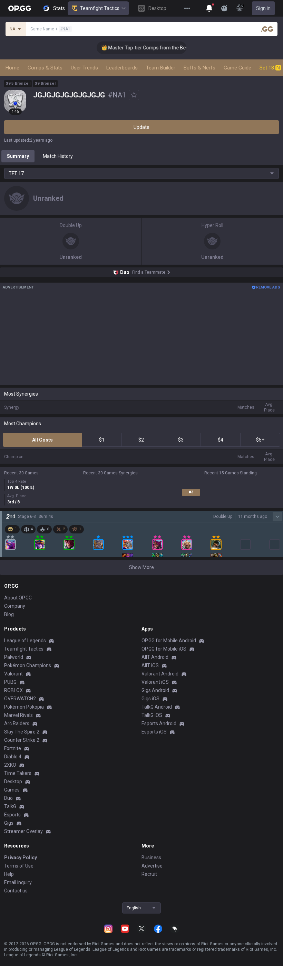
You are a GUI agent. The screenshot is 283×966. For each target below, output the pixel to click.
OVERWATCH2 (20, 698)
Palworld (13, 657)
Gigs (8, 823)
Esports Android (159, 723)
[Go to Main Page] (19, 8)
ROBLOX (13, 690)
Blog (9, 614)
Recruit (149, 874)
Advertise (152, 866)
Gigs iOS (150, 698)
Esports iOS (154, 732)
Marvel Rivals (18, 715)
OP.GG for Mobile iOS (164, 649)
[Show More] (209, 8)
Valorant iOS (155, 682)
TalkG (10, 806)
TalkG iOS (152, 715)
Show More (141, 567)
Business (151, 857)
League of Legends (25, 640)
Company (14, 606)
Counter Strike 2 (21, 740)
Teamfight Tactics (99, 8)
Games (12, 790)
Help (9, 874)
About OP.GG (18, 597)
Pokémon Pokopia (24, 707)
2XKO (10, 765)
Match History (58, 156)
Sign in (263, 8)
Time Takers (17, 773)
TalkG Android (157, 707)
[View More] (187, 8)
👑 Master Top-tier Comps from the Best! (141, 47)
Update (141, 127)
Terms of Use (18, 866)
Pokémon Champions (27, 665)
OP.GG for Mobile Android (169, 640)
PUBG (10, 682)
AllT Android (155, 657)
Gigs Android (155, 690)
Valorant (13, 673)
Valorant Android (160, 673)
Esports (12, 814)
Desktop (13, 781)
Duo (8, 798)
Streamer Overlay (23, 831)
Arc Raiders (16, 723)
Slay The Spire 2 (21, 732)
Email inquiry (18, 882)
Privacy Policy (20, 857)
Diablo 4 (12, 756)
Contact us (16, 890)
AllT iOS (150, 665)
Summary (18, 156)
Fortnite (12, 748)
